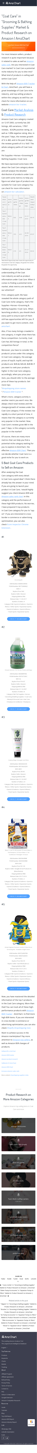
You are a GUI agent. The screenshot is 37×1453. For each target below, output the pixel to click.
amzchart (6, 326)
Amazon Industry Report (9, 1422)
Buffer (27, 1279)
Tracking (4, 1367)
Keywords (5, 1358)
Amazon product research (10, 1059)
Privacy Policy (6, 1383)
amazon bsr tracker (17, 104)
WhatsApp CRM (6, 1429)
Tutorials (4, 1410)
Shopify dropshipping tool (18, 1028)
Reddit (9, 1279)
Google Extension (7, 1397)
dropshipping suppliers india (19, 1075)
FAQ (3, 1392)
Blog (3, 1413)
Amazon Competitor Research (11, 1400)
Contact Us (5, 1389)
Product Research (15, 114)
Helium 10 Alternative (8, 1395)
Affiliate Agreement (8, 1377)
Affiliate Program (7, 1374)
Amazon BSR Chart (18, 450)
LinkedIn (33, 1279)
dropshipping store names (14, 388)
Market (4, 1364)
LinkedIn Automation (8, 1432)
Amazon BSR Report (8, 1419)
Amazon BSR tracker (12, 392)
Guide (3, 1407)
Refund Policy (6, 1380)
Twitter (3, 1279)
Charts (4, 1361)
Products (4, 1355)
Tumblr (15, 1279)
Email (21, 1279)
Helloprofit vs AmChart (9, 1051)
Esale (3, 1435)
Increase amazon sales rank (10, 1071)
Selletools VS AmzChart (9, 1063)
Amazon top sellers (21, 1039)
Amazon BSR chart (7, 1067)
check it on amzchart (18, 619)
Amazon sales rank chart (12, 496)
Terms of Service (7, 1386)
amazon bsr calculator (14, 191)
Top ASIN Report (7, 1416)
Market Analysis (23, 110)
